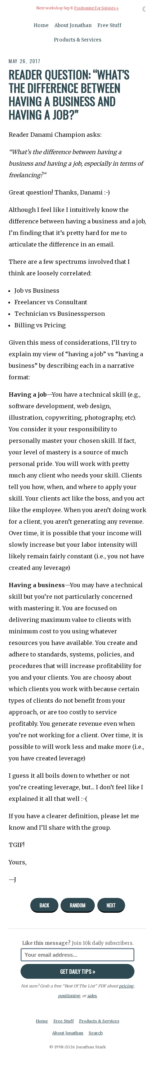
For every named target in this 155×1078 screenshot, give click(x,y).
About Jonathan (73, 25)
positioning (69, 995)
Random (77, 905)
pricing (126, 985)
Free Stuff (109, 25)
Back (44, 905)
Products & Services (77, 40)
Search (96, 1032)
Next (111, 905)
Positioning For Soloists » (96, 8)
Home (41, 25)
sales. (92, 995)
